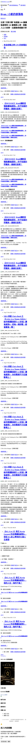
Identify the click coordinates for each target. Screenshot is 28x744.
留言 (16, 91)
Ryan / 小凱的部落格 (12, 14)
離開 (9, 741)
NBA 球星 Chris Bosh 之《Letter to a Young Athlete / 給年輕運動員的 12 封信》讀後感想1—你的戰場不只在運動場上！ (15, 472)
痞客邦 (13, 91)
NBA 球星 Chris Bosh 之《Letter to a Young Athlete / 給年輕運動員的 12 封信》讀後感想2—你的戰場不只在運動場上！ (15, 422)
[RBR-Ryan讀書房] (1, 696)
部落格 (5, 36)
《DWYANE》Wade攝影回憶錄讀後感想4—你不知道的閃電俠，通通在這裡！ (15, 106)
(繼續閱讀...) (4, 88)
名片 (5, 38)
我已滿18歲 (3, 741)
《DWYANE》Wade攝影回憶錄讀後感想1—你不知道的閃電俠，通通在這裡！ (15, 265)
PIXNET (7, 719)
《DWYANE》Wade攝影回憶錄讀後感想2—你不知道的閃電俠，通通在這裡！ (15, 220)
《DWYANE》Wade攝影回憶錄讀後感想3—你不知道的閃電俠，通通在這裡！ (15, 161)
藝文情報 (13, 31)
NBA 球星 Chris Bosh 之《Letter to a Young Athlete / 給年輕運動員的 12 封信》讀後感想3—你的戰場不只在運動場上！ (15, 371)
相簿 (5, 34)
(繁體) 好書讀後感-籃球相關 (17, 94)
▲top (2, 97)
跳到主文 (3, 18)
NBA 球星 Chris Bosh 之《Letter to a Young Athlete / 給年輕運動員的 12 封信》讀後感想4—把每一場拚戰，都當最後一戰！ (15, 321)
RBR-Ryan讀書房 (4, 694)
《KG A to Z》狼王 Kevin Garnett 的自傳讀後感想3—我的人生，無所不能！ (15, 580)
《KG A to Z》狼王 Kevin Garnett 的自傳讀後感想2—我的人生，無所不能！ (15, 624)
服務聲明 (17, 721)
